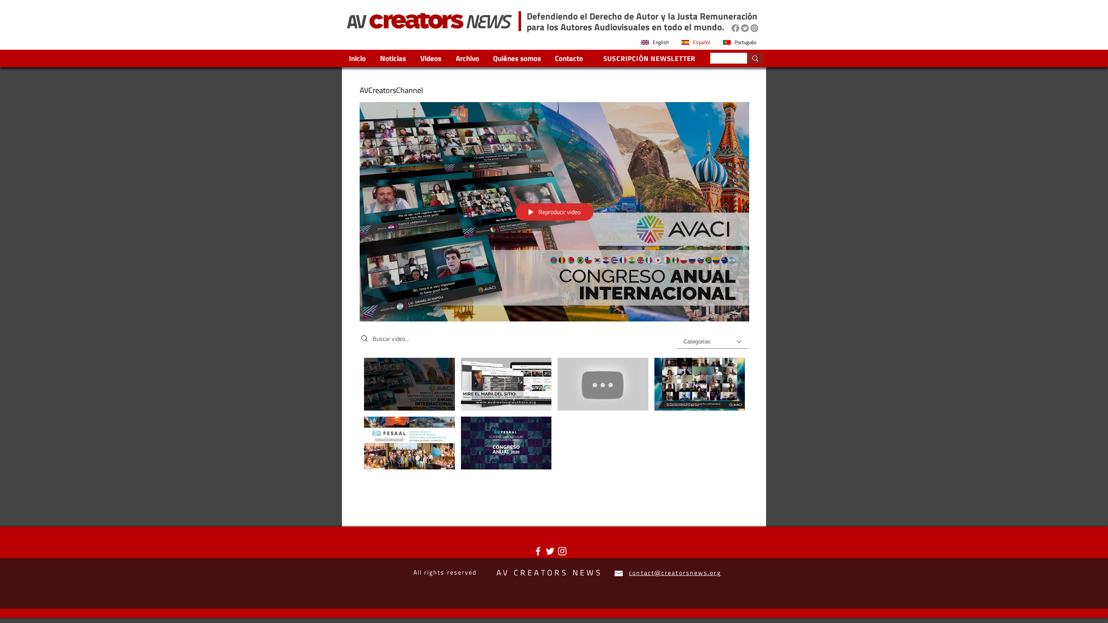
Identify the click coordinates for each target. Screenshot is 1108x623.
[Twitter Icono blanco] (550, 551)
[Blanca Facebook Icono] (538, 551)
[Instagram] (754, 28)
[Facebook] (735, 28)
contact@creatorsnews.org (675, 572)
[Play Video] (409, 384)
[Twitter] (745, 28)
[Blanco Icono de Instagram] (562, 551)
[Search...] (755, 58)
